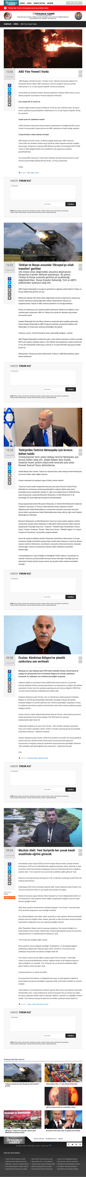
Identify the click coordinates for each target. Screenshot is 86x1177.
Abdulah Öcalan (43, 758)
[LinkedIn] (9, 93)
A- (80, 75)
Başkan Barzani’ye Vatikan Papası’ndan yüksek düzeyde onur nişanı (15, 1162)
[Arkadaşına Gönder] (9, 97)
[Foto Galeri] (74, 2)
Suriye (29, 1004)
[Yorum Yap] (9, 104)
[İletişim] (77, 2)
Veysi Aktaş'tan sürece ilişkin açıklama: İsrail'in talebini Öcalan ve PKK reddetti (67, 1169)
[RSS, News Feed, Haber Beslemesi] (76, 1144)
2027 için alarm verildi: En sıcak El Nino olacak (67, 1162)
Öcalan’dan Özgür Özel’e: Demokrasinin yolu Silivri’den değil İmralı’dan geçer (41, 1169)
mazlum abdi (35, 1004)
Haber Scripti (44, 1146)
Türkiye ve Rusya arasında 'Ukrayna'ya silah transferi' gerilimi (42, 1164)
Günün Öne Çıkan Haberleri (12, 1153)
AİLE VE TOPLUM (39, 1138)
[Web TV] (70, 2)
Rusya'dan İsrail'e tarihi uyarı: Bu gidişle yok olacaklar (15, 1169)
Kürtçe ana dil (44, 1004)
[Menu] (67, 2)
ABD (28, 173)
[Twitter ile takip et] (72, 1144)
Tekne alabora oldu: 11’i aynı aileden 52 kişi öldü (25, 8)
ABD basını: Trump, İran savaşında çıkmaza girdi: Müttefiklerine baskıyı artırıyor (16, 1164)
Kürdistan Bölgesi (32, 758)
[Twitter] (9, 89)
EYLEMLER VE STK (51, 1138)
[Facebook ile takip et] (68, 1144)
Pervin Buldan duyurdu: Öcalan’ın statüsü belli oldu (16, 1167)
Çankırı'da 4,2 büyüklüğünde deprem (67, 1159)
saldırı (32, 173)
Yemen (37, 173)
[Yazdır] (9, 100)
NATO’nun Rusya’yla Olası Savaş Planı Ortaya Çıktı (41, 1167)
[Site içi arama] (80, 2)
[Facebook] (9, 85)
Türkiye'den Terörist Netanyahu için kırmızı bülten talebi (68, 1164)
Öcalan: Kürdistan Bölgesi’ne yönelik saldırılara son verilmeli (14, 1159)
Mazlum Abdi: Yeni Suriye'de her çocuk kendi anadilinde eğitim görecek (41, 1159)
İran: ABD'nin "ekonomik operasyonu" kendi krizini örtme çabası (67, 1167)
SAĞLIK (60, 1138)
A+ (80, 72)
